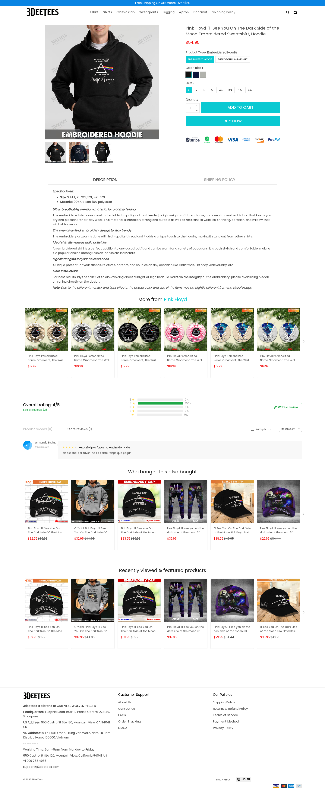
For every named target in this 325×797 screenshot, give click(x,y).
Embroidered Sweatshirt (233, 59)
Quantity (192, 99)
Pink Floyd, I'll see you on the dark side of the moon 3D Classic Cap (278, 530)
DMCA (122, 728)
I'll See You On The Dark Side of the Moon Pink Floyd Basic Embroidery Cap (232, 530)
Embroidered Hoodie (222, 52)
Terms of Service (225, 715)
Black (199, 68)
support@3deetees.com (41, 767)
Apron (184, 12)
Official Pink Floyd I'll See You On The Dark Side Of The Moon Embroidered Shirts (90, 530)
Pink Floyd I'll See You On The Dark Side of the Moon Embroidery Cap (138, 530)
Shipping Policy (223, 12)
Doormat (200, 12)
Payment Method (226, 721)
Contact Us (126, 709)
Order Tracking (129, 721)
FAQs (122, 715)
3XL (230, 89)
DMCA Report (224, 779)
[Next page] (304, 342)
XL (212, 89)
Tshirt (94, 12)
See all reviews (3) (35, 410)
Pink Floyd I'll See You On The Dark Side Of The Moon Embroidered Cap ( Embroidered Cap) (46, 530)
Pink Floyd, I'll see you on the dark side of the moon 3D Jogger (185, 530)
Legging (169, 12)
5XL (250, 89)
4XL (240, 89)
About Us (124, 702)
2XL (220, 89)
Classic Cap (125, 12)
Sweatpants (148, 12)
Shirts (107, 12)
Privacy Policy (223, 728)
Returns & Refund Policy (230, 709)
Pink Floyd (175, 299)
